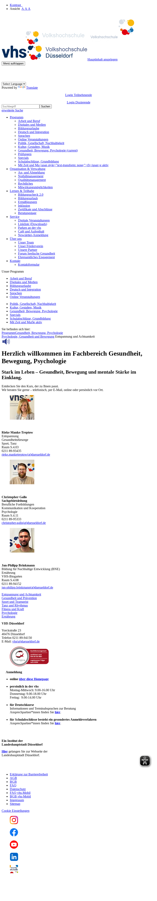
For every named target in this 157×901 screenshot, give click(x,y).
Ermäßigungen (27, 202)
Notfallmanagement (30, 176)
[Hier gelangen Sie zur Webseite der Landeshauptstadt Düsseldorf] (30, 767)
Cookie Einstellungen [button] (15, 810)
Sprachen (24, 135)
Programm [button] (16, 117)
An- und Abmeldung (31, 172)
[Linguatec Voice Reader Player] (15, 341)
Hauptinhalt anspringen (102, 59)
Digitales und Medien (32, 124)
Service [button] (14, 216)
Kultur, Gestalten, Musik (34, 146)
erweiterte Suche (12, 110)
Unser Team (26, 242)
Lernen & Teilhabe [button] (22, 191)
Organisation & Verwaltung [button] (27, 169)
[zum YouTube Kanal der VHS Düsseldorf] (14, 847)
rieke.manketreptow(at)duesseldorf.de (26, 454)
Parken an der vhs (29, 227)
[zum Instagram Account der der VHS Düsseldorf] (14, 823)
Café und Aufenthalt (31, 231)
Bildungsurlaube (28, 128)
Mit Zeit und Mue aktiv (26, 322)
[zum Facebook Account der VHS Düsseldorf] (14, 835)
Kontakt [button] (15, 261)
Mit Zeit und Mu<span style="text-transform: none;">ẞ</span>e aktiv (63, 165)
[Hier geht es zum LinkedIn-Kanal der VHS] (14, 860)
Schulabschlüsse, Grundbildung (38, 161)
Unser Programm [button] (13, 271)
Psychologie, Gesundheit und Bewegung (28, 336)
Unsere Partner (27, 250)
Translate (32, 87)
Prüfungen (24, 154)
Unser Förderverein (30, 246)
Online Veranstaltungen (33, 139)
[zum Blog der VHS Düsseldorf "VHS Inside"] (14, 872)
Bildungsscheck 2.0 (30, 194)
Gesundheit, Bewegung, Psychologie (48, 150)
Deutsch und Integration (33, 132)
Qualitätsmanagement (32, 180)
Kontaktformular (28, 264)
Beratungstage (27, 213)
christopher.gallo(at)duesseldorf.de (24, 523)
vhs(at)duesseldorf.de (26, 641)
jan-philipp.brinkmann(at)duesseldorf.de (27, 587)
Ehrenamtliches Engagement (36, 257)
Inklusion (24, 205)
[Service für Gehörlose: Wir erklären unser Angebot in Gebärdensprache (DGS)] (5, 80)
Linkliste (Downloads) (32, 224)
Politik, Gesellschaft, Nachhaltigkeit (41, 143)
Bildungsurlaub (28, 198)
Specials (23, 158)
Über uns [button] (16, 238)
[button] (21, 594)
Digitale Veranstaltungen (34, 220)
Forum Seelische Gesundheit (36, 253)
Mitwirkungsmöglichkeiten (35, 187)
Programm (8, 333)
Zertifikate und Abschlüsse (35, 209)
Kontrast (16, 5)
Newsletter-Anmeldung (33, 235)
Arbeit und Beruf (29, 121)
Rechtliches (25, 183)
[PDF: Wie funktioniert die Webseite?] (5, 72)
